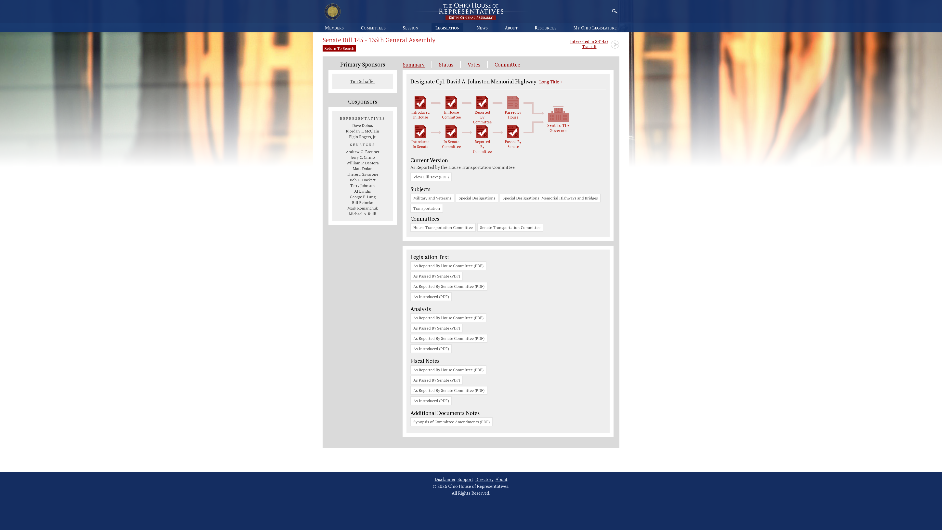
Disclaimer (445, 479)
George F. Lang (363, 197)
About (511, 28)
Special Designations (477, 198)
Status (446, 64)
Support (465, 479)
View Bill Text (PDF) (431, 177)
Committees (373, 28)
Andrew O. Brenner (362, 151)
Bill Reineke (362, 202)
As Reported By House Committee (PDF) (448, 265)
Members (334, 28)
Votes (474, 64)
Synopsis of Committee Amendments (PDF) (451, 421)
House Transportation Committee (443, 227)
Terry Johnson (362, 185)
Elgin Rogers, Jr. (362, 136)
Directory (484, 479)
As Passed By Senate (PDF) (436, 276)
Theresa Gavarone (362, 174)
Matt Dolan (363, 168)
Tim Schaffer (362, 81)
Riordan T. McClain (362, 131)
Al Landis (362, 191)
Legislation (447, 28)
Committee (507, 64)
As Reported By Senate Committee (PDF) (448, 286)
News (482, 28)
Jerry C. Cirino (363, 157)
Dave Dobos (362, 125)
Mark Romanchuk (362, 208)
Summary (414, 64)
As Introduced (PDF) (431, 296)
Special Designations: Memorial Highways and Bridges (550, 198)
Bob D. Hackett (363, 180)
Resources (546, 28)
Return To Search (339, 48)
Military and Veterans (432, 198)
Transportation (426, 208)
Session (411, 28)
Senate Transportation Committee (510, 227)
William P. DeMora (362, 163)
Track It (589, 44)
